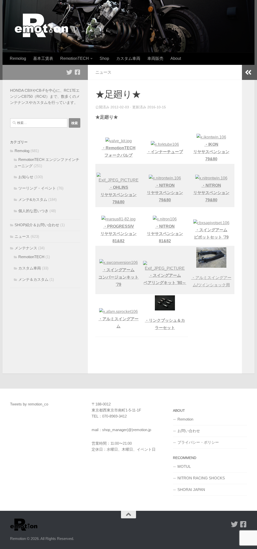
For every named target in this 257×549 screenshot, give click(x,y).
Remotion (185, 419)
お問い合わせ (188, 431)
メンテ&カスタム (32, 199)
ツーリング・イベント (37, 188)
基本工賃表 (43, 58)
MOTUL (184, 466)
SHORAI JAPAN (191, 489)
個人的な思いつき (33, 211)
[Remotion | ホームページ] (41, 25)
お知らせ (25, 177)
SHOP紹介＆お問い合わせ (37, 225)
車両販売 (155, 58)
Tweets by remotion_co (29, 404)
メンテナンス (26, 248)
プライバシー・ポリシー (198, 442)
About (175, 58)
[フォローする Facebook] (77, 72)
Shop (104, 58)
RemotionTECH (74, 58)
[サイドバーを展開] (248, 72)
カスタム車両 (128, 58)
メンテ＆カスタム (33, 279)
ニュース (103, 72)
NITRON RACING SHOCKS (201, 478)
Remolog (18, 58)
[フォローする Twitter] (69, 72)
